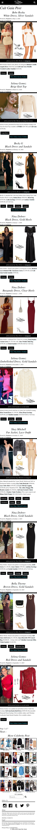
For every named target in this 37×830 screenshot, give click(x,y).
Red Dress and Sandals (18, 659)
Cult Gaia (34, 126)
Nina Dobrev (19, 216)
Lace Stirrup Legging (25, 485)
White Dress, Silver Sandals (18, 15)
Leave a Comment (5, 21)
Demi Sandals (12, 344)
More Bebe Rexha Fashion (18, 77)
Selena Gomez (18, 83)
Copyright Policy (14, 827)
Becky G (18, 143)
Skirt (18, 502)
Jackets (18, 498)
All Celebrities (18, 794)
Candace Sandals (29, 200)
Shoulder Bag (20, 646)
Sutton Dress (17, 197)
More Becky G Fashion (18, 210)
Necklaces (4, 502)
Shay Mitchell (18, 429)
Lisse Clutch (15, 567)
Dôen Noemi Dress (5, 412)
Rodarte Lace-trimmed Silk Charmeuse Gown (18, 269)
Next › (3, 731)
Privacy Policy (5, 827)
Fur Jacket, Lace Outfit (18, 432)
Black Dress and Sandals (18, 146)
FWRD (19, 126)
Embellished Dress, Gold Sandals (18, 361)
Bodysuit (3, 498)
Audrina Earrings (31, 567)
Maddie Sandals (13, 415)
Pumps (12, 502)
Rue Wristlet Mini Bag (26, 341)
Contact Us (10, 818)
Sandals (11, 73)
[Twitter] (22, 808)
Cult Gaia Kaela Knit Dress (13, 711)
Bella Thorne (18, 583)
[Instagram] (5, 808)
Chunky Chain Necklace (13, 492)
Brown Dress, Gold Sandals (18, 586)
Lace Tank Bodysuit (22, 483)
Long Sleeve (5, 133)
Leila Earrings (10, 200)
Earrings (18, 206)
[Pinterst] (28, 808)
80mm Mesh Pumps (6, 494)
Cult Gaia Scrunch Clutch (25, 490)
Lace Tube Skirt (5, 485)
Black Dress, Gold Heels (18, 219)
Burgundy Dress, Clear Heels (18, 290)
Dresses (3, 73)
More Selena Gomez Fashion (18, 137)
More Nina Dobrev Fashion (18, 281)
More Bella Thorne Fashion (18, 650)
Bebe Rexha (18, 12)
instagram (27, 61)
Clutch (3, 206)
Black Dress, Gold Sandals (18, 515)
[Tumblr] (16, 808)
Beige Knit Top (18, 86)
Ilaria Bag (31, 197)
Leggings (26, 498)
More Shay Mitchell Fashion (18, 506)
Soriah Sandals (13, 569)
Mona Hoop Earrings (25, 412)
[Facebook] (10, 808)
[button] (2, 2)
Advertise (4, 818)
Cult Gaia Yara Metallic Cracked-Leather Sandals (16, 68)
